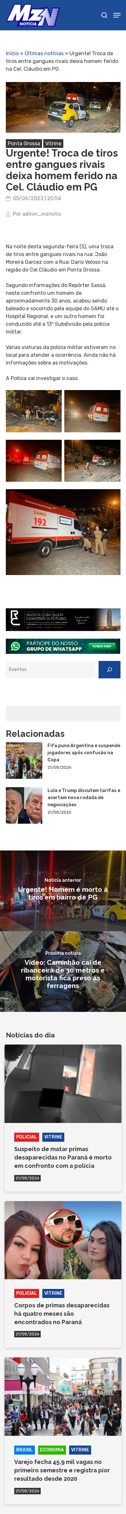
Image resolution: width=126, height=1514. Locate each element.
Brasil (24, 1450)
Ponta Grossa (24, 143)
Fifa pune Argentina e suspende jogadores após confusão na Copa (83, 753)
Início (12, 53)
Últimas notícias (44, 53)
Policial (26, 1137)
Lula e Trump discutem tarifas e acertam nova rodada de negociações (83, 798)
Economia (52, 1450)
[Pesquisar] (110, 669)
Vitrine (53, 143)
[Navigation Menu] (117, 15)
